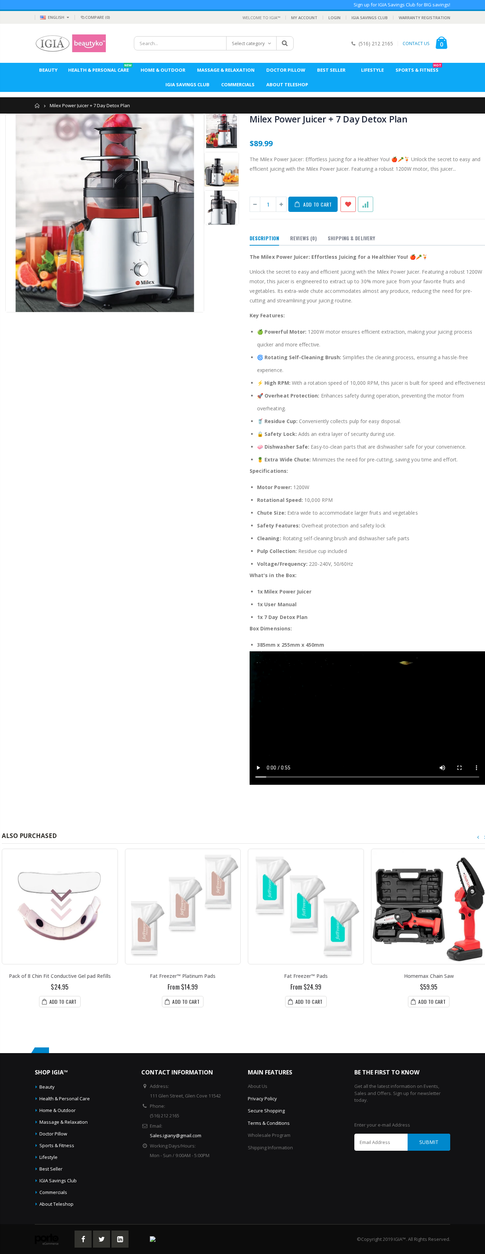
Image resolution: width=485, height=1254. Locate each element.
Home (37, 105)
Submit (428, 1142)
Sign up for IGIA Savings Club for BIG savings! (402, 4)
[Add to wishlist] (348, 204)
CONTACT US (416, 44)
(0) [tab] (303, 238)
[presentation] (478, 837)
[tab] (264, 238)
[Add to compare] (365, 204)
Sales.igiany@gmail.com (175, 1135)
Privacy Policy (262, 1098)
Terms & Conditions (269, 1123)
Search (285, 43)
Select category (248, 43)
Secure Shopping (266, 1110)
